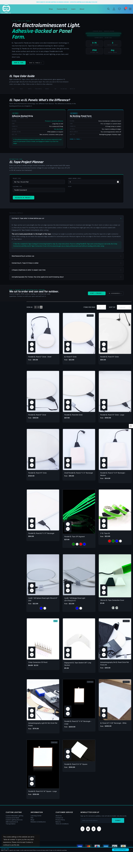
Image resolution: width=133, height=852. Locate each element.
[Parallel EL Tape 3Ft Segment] (79, 512)
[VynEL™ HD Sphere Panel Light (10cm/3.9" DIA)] (43, 574)
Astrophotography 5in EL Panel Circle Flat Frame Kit (114, 663)
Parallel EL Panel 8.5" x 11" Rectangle (41, 533)
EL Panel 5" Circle (70, 357)
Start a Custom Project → (120, 849)
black (116, 607)
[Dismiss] (131, 850)
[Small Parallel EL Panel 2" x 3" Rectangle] (79, 449)
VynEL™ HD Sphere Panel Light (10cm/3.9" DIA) (42, 599)
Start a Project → (96, 293)
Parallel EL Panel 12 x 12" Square (75, 764)
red (80, 544)
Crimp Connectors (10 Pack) (37, 662)
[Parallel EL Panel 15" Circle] (43, 449)
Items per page (89, 307)
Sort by (112, 307)
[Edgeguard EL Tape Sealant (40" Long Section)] (79, 639)
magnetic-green (73, 544)
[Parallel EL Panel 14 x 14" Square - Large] (43, 764)
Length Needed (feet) (74, 178)
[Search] (108, 8)
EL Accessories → (115, 293)
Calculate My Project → (23, 197)
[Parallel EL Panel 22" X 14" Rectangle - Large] (79, 698)
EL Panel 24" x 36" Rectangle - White (113, 723)
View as (29, 307)
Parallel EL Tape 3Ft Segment (74, 536)
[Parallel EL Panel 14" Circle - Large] (115, 391)
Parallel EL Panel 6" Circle (37, 415)
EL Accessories (53, 246)
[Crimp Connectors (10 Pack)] (43, 638)
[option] (66, 2)
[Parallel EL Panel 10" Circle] (115, 333)
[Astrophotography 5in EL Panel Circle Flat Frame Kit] (115, 638)
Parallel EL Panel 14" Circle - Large (112, 415)
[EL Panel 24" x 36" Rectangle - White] (115, 699)
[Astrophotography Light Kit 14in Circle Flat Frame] (43, 699)
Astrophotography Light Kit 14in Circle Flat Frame (42, 724)
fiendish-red (109, 541)
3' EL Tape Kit (105, 533)
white (77, 544)
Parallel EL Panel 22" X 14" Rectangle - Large (77, 722)
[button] (35, 307)
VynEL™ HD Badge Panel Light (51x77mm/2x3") (74, 599)
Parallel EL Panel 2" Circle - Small (39, 357)
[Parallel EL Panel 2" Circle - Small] (43, 333)
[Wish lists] (119, 9)
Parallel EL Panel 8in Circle (73, 415)
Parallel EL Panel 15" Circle (37, 473)
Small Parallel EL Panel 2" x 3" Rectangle (78, 473)
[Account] (114, 9)
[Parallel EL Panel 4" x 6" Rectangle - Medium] (115, 449)
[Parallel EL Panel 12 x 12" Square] (79, 750)
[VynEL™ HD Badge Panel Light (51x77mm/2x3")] (79, 574)
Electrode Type (17, 186)
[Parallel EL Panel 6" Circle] (43, 391)
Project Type (17, 178)
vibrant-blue (84, 544)
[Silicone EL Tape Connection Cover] (115, 575)
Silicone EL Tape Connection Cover (112, 600)
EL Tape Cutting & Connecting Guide (38, 244)
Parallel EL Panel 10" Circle (109, 357)
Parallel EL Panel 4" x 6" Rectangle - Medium (113, 474)
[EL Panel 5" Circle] (79, 333)
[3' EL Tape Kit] (115, 510)
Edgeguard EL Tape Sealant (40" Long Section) (77, 664)
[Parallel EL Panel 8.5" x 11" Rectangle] (43, 510)
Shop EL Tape (18, 62)
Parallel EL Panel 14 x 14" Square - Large (42, 791)
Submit (118, 820)
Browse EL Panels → (75, 139)
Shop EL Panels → (35, 62)
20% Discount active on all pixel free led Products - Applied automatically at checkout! (67, 2)
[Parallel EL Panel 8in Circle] (79, 391)
